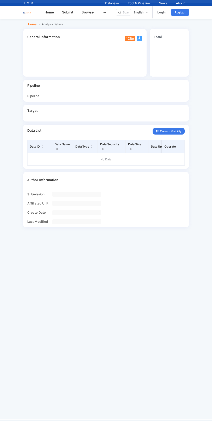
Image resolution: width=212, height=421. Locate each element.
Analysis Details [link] (52, 24)
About (180, 3)
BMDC (29, 3)
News (163, 3)
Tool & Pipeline (139, 3)
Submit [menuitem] (67, 12)
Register (180, 12)
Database (112, 3)
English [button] (139, 12)
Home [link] (32, 24)
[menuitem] (107, 12)
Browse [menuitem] (88, 12)
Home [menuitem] (49, 12)
